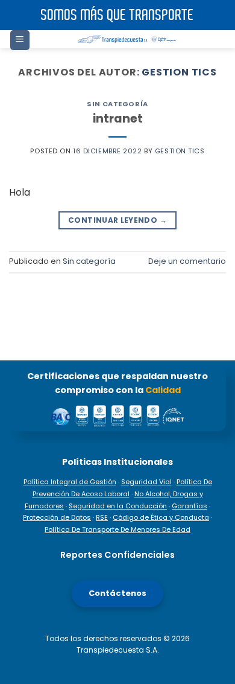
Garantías (189, 506)
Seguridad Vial (146, 482)
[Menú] (20, 40)
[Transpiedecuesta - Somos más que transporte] (128, 39)
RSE (102, 517)
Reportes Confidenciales (117, 555)
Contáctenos (117, 593)
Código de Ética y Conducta (161, 517)
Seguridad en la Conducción (118, 506)
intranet (118, 118)
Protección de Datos (57, 517)
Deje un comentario (187, 261)
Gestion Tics (179, 72)
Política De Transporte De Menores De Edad (117, 529)
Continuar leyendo (117, 220)
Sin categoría (117, 104)
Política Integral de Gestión (70, 482)
